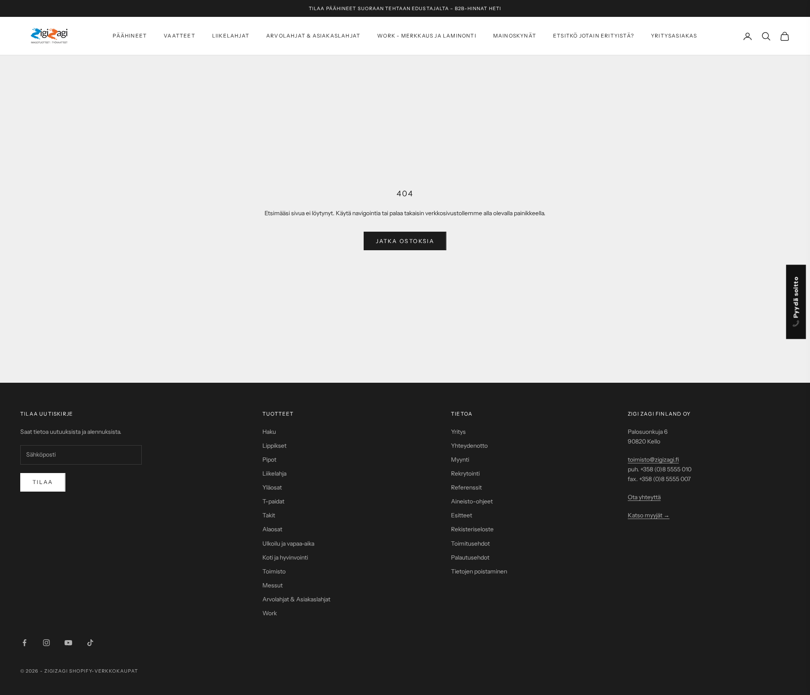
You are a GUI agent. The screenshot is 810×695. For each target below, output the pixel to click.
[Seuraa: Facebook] (24, 642)
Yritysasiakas (674, 36)
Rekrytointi (465, 473)
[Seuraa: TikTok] (90, 642)
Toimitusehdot (470, 543)
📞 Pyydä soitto (796, 301)
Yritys (458, 431)
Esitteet (461, 515)
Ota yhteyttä (644, 497)
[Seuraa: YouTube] (68, 642)
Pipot (269, 459)
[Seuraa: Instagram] (46, 642)
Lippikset (274, 445)
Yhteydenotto (469, 445)
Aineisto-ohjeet (472, 501)
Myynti (460, 459)
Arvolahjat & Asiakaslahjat (313, 36)
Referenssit (466, 487)
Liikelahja (274, 473)
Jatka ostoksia (405, 241)
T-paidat (273, 501)
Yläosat (272, 487)
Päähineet (130, 36)
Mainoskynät (514, 36)
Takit (268, 515)
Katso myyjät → (649, 515)
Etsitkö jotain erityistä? (593, 36)
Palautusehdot (470, 557)
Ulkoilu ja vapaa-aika (288, 543)
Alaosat (272, 529)
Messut (272, 585)
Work (269, 613)
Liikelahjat (230, 36)
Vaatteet (179, 36)
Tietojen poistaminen (479, 571)
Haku (269, 431)
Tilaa (42, 482)
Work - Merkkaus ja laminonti (426, 36)
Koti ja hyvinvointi (285, 557)
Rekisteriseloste (472, 529)
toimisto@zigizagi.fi (653, 459)
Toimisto (274, 571)
